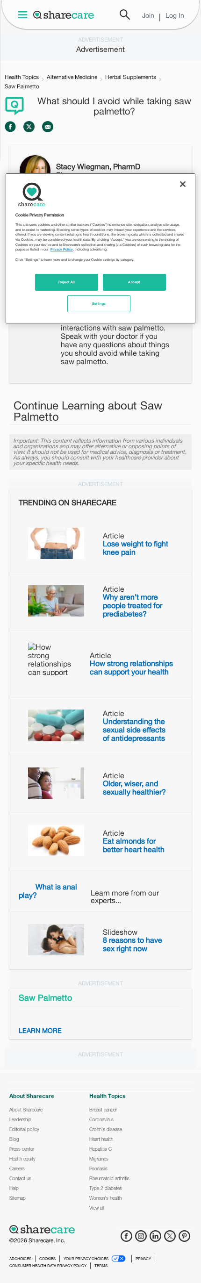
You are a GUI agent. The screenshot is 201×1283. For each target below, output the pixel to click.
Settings (99, 303)
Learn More (40, 1030)
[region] (100, 248)
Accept (134, 282)
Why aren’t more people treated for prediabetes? (132, 605)
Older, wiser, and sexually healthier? (134, 787)
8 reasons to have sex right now (132, 944)
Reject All (66, 282)
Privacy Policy (61, 249)
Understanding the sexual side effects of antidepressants (134, 729)
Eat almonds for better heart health (134, 845)
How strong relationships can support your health (131, 667)
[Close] (182, 184)
